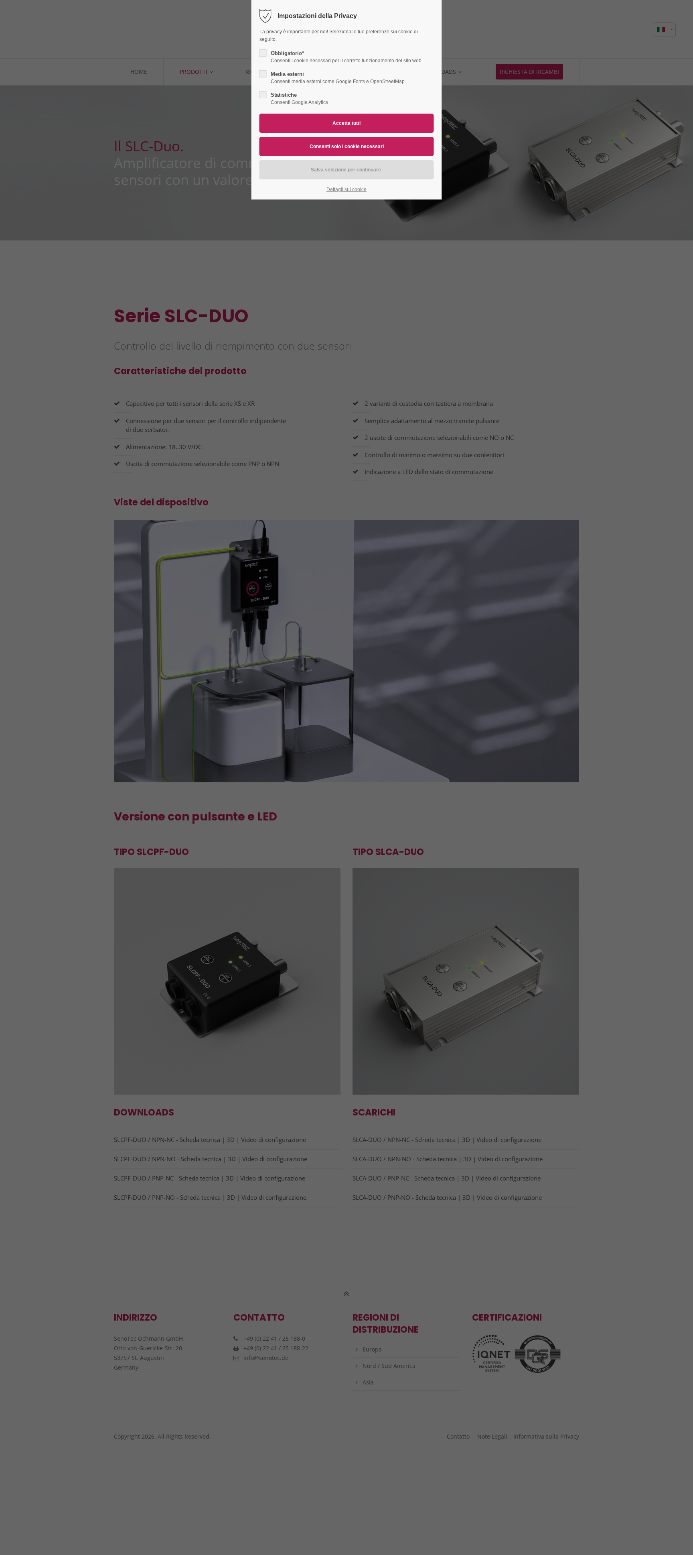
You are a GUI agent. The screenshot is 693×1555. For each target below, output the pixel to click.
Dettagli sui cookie (346, 189)
